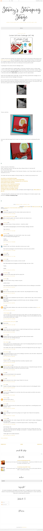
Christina (5, 418)
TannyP (4, 411)
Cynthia (4, 278)
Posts (3, 502)
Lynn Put (5, 334)
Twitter (21, 204)
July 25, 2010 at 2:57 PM (9, 270)
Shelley (4, 289)
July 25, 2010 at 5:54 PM (9, 310)
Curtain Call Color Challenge (10, 207)
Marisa (4, 210)
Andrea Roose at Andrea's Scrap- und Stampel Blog (12, 179)
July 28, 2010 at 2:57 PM (9, 401)
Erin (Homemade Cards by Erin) (9, 321)
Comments (4, 504)
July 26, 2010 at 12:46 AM (9, 318)
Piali (4, 305)
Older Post (39, 444)
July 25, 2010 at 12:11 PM (9, 256)
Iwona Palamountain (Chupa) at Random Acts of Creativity (14, 181)
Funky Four (20, 207)
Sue (4, 327)
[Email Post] (41, 206)
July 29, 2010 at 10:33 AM (9, 424)
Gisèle (4, 384)
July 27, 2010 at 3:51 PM (9, 381)
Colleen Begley (6, 313)
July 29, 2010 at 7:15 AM (9, 415)
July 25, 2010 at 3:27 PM (9, 276)
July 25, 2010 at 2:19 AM (9, 219)
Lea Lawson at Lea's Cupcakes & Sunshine (10, 184)
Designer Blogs (24, 527)
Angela (4, 403)
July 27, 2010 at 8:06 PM (9, 387)
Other (28, 204)
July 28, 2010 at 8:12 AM (9, 395)
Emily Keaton (6, 351)
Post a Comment (4, 438)
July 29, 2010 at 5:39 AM (9, 408)
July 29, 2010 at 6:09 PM (9, 435)
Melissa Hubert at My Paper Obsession (9, 186)
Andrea (4, 253)
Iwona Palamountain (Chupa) (9, 216)
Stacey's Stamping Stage (21, 14)
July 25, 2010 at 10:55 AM (9, 230)
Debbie (4, 259)
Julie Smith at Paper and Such (8, 182)
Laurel (4, 244)
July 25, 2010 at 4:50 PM (9, 293)
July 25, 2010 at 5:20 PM (9, 303)
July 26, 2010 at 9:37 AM (9, 339)
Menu (21, 28)
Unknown (5, 233)
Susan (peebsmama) (7, 365)
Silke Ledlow (5, 342)
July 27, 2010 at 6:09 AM (9, 369)
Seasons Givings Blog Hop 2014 (23, 460)
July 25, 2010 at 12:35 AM (9, 213)
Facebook (18, 204)
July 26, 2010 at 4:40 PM (9, 356)
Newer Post (3, 444)
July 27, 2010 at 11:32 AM (9, 375)
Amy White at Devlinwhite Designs (9, 178)
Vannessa (5, 222)
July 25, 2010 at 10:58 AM (9, 241)
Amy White (5, 272)
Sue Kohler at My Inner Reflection (8, 189)
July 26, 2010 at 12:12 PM (9, 349)
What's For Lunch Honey (6, 59)
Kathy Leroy (5, 359)
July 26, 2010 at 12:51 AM (9, 324)
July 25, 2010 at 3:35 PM (9, 287)
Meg (4, 372)
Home (21, 444)
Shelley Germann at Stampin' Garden (9, 188)
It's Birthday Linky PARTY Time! (23, 466)
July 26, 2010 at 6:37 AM (9, 332)
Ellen (4, 295)
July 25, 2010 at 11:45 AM (9, 250)
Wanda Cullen (6, 390)
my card (38, 307)
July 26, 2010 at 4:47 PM (9, 362)
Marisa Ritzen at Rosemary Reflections (10, 185)
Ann (4, 378)
